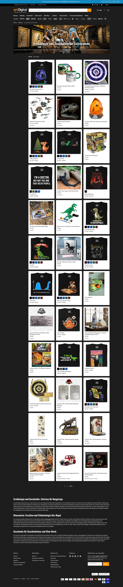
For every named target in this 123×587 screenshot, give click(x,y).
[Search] (89, 10)
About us (34, 556)
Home (15, 22)
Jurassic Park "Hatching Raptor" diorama (95, 439)
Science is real (88, 265)
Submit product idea (56, 567)
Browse (15, 15)
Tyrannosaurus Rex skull (63, 121)
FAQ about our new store (38, 560)
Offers (86, 15)
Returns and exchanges (19, 562)
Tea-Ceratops (60, 333)
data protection (16, 578)
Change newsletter (18, 564)
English (106, 4)
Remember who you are (36, 89)
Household (30, 15)
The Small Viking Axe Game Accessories (40, 403)
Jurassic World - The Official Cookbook (40, 368)
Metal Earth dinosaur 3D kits (37, 121)
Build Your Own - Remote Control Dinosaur (68, 226)
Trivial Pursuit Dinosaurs (91, 155)
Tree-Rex (32, 265)
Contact (15, 556)
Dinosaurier (48, 519)
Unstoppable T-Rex (90, 229)
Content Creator (54, 560)
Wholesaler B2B (55, 564)
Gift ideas (47, 15)
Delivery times (16, 558)
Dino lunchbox (88, 297)
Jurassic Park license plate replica (39, 226)
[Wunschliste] (105, 10)
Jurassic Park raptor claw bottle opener (67, 191)
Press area (53, 558)
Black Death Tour (89, 194)
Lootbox (54, 15)
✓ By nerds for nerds (41, 4)
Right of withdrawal (35, 578)
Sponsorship (54, 562)
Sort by (30, 56)
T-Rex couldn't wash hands (64, 371)
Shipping (15, 560)
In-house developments (76, 15)
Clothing (22, 15)
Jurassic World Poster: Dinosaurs (39, 439)
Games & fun (38, 15)
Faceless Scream (89, 368)
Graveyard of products (37, 558)
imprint (28, 578)
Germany (103, 574)
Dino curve (32, 300)
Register (106, 564)
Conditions (23, 578)
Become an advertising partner (58, 556)
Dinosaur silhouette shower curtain (66, 262)
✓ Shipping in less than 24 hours (20, 4)
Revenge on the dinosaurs (91, 407)
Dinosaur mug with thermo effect (66, 86)
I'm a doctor (33, 194)
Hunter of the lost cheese (64, 300)
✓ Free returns (32, 4)
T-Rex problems (34, 158)
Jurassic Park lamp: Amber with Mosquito (96, 121)
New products (63, 15)
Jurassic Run (60, 158)
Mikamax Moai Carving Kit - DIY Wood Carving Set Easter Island (40, 474)
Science (20, 22)
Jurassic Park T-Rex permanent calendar (68, 439)
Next (71, 486)
